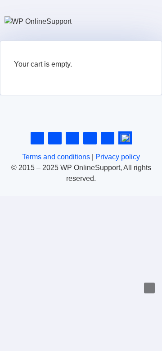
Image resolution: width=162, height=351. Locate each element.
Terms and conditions (56, 157)
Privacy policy (117, 157)
